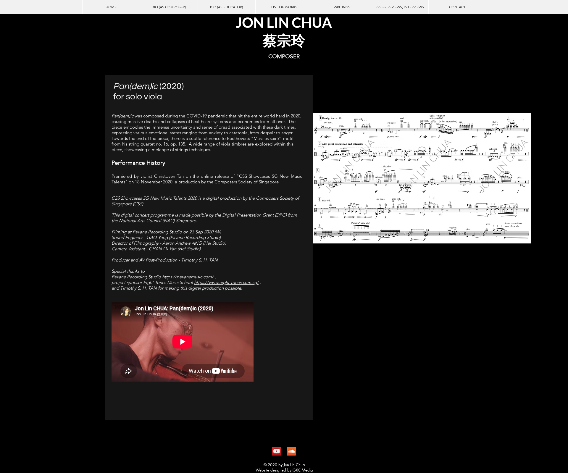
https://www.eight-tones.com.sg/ (226, 282)
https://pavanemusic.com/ (188, 277)
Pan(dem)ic (136, 86)
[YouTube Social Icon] (276, 451)
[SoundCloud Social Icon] (291, 451)
